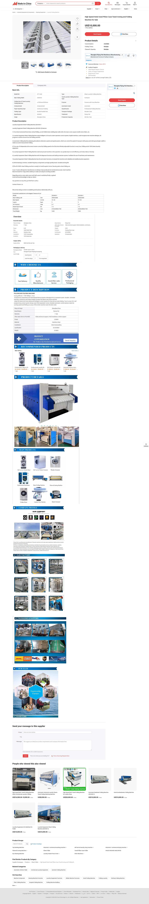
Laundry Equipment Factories (54, 878)
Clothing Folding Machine (118, 878)
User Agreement (84, 897)
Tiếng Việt (113, 893)
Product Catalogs (37, 844)
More (13, 885)
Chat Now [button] (125, 34)
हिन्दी (98, 893)
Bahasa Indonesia (122, 893)
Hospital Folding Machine (36, 882)
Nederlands (77, 893)
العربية (83, 893)
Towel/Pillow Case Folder (81, 850)
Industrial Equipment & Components (25, 12)
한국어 (88, 893)
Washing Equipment (40, 12)
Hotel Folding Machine (89, 878)
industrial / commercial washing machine (54, 847)
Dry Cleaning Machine (18, 853)
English (34, 893)
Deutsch (71, 893)
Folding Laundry (103, 878)
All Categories (18, 9)
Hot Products (32, 891)
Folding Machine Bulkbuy (53, 882)
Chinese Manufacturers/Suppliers (54, 891)
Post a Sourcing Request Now (60, 756)
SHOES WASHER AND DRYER (113, 850)
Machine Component (19, 878)
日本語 (93, 893)
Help (106, 9)
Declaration (92, 897)
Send (25, 756)
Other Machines (78, 853)
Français (52, 893)
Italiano (66, 893)
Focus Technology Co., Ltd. (63, 897)
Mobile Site (111, 891)
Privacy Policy (100, 897)
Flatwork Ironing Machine (19, 850)
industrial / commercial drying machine (116, 847)
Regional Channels (95, 891)
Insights (118, 891)
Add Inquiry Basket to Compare (47, 72)
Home (13, 12)
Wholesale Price (77, 891)
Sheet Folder (46, 850)
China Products (40, 891)
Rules (135, 9)
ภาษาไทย (102, 893)
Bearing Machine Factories (36, 878)
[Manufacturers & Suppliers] (21, 3)
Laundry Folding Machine (53, 12)
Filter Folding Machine (20, 882)
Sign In (88, 77)
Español (40, 893)
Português (45, 893)
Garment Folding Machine (59, 870)
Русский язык (59, 893)
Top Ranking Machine (18, 847)
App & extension (115, 9)
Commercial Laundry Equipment (39, 870)
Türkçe (108, 893)
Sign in (135, 4)
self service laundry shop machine (83, 847)
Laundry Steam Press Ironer (50, 853)
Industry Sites (85, 891)
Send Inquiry (97, 34)
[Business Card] (134, 93)
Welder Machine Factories (73, 878)
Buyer (97, 9)
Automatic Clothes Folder (20, 870)
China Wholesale (67, 891)
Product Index (104, 891)
